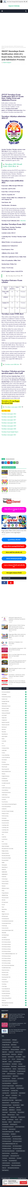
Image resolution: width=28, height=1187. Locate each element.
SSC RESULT (14, 937)
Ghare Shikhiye (14, 790)
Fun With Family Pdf (14, 783)
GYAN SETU (14, 808)
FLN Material (14, 778)
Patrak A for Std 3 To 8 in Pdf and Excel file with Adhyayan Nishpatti (17, 681)
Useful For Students (14, 991)
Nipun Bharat (14, 867)
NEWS (14, 862)
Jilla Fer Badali (14, 832)
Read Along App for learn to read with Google (17, 669)
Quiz (14, 907)
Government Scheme (14, 792)
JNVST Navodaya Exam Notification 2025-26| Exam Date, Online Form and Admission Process (17, 489)
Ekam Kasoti (14, 766)
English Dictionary (14, 776)
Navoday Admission (9, 46)
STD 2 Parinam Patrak (14, 944)
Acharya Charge (14, 708)
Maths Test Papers (14, 846)
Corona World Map (14, 755)
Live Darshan (14, 839)
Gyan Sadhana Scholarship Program (14, 804)
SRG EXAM (14, 932)
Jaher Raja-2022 (14, 829)
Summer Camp (14, 972)
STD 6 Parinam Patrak (14, 956)
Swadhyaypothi (14, 974)
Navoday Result (14, 860)
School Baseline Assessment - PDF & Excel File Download (17, 649)
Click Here (23, 220)
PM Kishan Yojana (14, 888)
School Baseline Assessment (14, 921)
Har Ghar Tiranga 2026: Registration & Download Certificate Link (17, 1030)
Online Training (14, 881)
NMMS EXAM (14, 871)
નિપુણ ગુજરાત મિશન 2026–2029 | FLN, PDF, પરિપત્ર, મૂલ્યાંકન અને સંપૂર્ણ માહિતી (14, 531)
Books (14, 738)
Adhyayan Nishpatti (14, 713)
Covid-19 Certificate (14, 757)
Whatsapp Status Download (14, 1002)
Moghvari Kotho (14, 850)
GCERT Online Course (14, 787)
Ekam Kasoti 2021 (14, 769)
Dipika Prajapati (7, 62)
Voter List (14, 1000)
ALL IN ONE (14, 715)
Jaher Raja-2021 (14, 827)
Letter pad (14, 836)
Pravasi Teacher (14, 897)
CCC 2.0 (14, 745)
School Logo (14, 925)
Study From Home (14, 970)
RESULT (14, 911)
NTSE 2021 (14, 876)
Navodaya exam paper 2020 (13, 407)
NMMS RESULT (14, 874)
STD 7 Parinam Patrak (14, 958)
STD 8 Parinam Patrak (14, 960)
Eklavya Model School (14, 771)
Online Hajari (14, 879)
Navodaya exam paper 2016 (9, 417)
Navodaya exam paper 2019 (9, 426)
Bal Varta (14, 729)
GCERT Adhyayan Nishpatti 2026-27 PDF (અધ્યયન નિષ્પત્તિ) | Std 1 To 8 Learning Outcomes (17, 662)
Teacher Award (14, 981)
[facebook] (4, 582)
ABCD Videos (14, 703)
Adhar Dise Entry (14, 710)
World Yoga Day (14, 1005)
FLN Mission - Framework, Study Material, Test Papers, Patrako (17, 675)
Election (14, 773)
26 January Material (14, 692)
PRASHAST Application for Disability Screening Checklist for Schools (17, 619)
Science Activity (14, 928)
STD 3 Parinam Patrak (14, 946)
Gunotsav (14, 799)
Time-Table (14, 986)
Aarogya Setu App (14, 701)
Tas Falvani (14, 979)
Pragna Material (14, 893)
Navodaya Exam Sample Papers (10, 432)
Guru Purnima (14, 801)
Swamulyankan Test (14, 977)
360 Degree (14, 694)
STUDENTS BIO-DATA (14, 967)
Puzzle (14, 904)
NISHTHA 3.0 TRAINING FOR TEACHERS (15, 642)
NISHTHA (14, 869)
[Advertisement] (14, 29)
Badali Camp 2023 (14, 724)
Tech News (14, 984)
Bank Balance (14, 734)
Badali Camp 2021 (14, 722)
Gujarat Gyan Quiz (14, 797)
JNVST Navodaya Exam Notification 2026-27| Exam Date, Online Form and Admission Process (17, 482)
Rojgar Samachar (14, 914)
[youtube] (11, 582)
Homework (14, 818)
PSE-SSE (14, 900)
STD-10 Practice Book (14, 963)
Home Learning (14, 815)
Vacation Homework (14, 993)
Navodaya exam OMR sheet (12, 364)
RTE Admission (14, 916)
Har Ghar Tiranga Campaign (14, 811)
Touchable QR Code (14, 988)
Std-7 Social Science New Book (14, 965)
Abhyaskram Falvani (14, 706)
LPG (14, 841)
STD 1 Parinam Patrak (14, 942)
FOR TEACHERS (14, 780)
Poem (14, 890)
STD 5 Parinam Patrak (14, 951)
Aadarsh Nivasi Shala (14, 696)
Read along (14, 909)
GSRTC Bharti (14, 794)
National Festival (14, 853)
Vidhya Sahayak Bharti (14, 998)
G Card (14, 785)
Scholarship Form (14, 918)
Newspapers (14, 864)
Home (3, 46)
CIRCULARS (14, 750)
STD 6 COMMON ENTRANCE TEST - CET (14, 953)
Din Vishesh (14, 759)
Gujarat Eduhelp (14, 6)
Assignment (14, 720)
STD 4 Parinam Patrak (14, 949)
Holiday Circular (14, 813)
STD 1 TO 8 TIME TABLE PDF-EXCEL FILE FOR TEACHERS (17, 655)
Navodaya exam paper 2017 (9, 420)
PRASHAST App (14, 895)
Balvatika (14, 731)
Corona (14, 752)
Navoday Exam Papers (14, 857)
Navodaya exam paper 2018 (9, 423)
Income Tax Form (14, 822)
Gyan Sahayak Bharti (14, 806)
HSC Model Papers (14, 820)
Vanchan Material (14, 995)
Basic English (14, 736)
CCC (14, 743)
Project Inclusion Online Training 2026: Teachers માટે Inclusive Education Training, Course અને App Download (17, 627)
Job (14, 834)
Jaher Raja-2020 (14, 825)
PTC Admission (14, 902)
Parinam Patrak (14, 883)
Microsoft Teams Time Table (14, 848)
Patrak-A (14, 886)
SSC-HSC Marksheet (14, 939)
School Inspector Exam (14, 923)
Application (14, 717)
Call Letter (14, 741)
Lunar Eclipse (14, 843)
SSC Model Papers (14, 935)
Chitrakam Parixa (14, 748)
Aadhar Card (14, 699)
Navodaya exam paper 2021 (9, 435)
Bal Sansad (14, 727)
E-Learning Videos (14, 764)
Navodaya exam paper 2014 (9, 414)
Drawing (14, 762)
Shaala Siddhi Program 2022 (14, 930)
